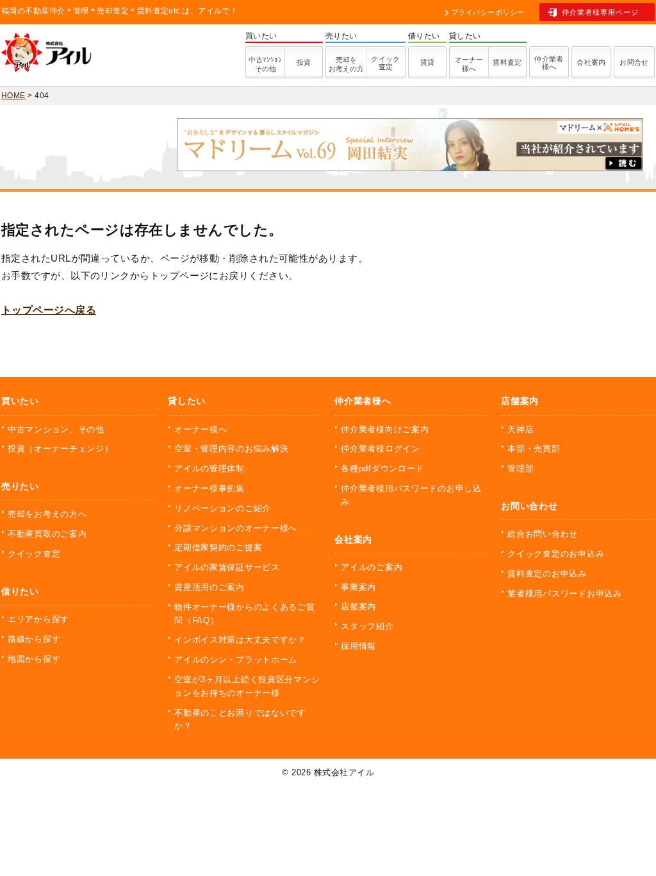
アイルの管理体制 (209, 468)
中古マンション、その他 (56, 429)
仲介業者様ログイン (380, 448)
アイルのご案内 (371, 567)
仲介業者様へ (549, 63)
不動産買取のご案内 (47, 534)
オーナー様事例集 (209, 488)
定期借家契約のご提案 (218, 547)
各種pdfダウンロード (382, 468)
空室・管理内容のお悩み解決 (231, 448)
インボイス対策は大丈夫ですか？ (240, 639)
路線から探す (34, 639)
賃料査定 (507, 62)
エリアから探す (38, 619)
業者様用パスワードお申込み (564, 593)
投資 (304, 62)
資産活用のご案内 (209, 587)
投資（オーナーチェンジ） (60, 448)
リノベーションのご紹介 (222, 508)
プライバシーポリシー (488, 12)
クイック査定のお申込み (555, 554)
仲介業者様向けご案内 (385, 429)
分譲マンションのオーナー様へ (235, 528)
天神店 (520, 429)
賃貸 (427, 62)
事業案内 (358, 587)
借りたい (20, 591)
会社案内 (591, 62)
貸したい (187, 401)
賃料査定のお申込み (546, 573)
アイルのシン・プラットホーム (235, 659)
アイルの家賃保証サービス (227, 567)
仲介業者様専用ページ (600, 12)
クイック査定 (385, 63)
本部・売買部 (533, 448)
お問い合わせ (529, 506)
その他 (265, 64)
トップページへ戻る (48, 310)
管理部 (520, 468)
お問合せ (634, 62)
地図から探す (34, 659)
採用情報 (358, 646)
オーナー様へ (469, 64)
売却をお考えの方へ (47, 514)
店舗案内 (358, 606)
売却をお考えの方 (346, 64)
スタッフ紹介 (367, 626)
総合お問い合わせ (542, 534)
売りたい (20, 486)
